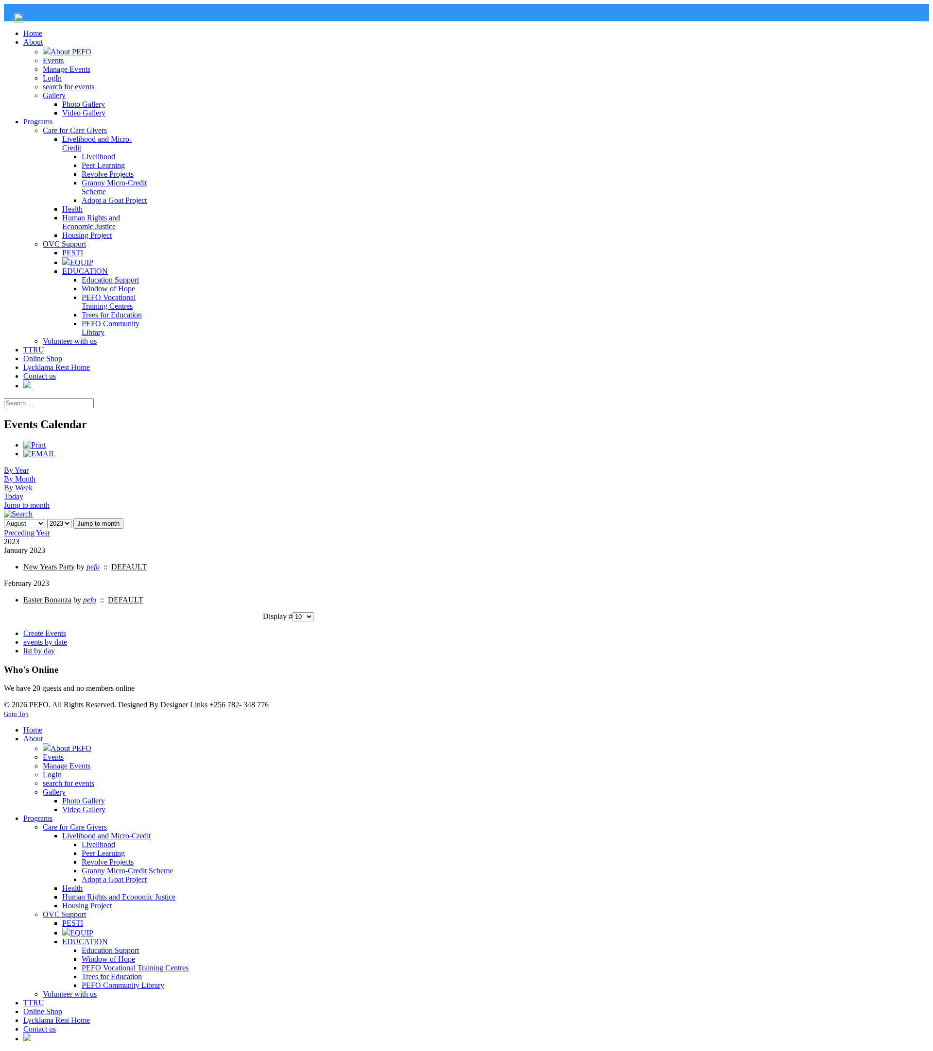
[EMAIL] (39, 454)
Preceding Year (27, 533)
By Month (19, 479)
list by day (39, 651)
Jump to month (27, 505)
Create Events (44, 633)
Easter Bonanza (47, 600)
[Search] (18, 514)
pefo (93, 567)
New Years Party (49, 567)
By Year (16, 470)
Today (13, 496)
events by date (45, 642)
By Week (18, 488)
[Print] (34, 445)
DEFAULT (129, 567)
